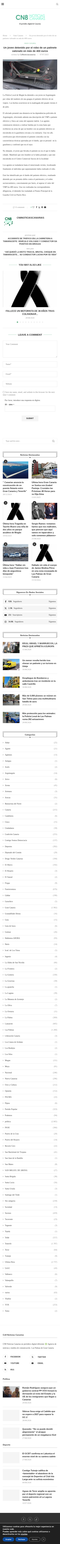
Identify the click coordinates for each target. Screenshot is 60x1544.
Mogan (31, 1060)
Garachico (31, 901)
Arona (31, 785)
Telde (31, 1238)
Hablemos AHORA (31, 938)
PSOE (31, 1128)
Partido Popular (31, 1109)
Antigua (31, 761)
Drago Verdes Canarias (31, 859)
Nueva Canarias (31, 1079)
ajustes (24, 1534)
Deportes (31, 846)
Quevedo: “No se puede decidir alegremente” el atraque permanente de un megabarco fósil (39, 1432)
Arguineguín (31, 773)
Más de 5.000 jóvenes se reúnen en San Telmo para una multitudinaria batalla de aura (39, 698)
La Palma (31, 1017)
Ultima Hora (31, 1262)
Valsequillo (31, 1280)
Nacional (31, 1073)
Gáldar (31, 895)
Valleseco (31, 1274)
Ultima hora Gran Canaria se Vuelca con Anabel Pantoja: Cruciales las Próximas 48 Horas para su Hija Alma (44, 488)
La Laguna (31, 993)
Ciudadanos (31, 828)
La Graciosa (31, 981)
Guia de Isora (31, 926)
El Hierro (31, 865)
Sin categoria (31, 1201)
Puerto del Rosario (31, 1140)
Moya (31, 1066)
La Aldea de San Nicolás (31, 963)
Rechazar (21, 1539)
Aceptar (8, 1539)
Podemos (31, 1115)
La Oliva (31, 1005)
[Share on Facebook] (36, 207)
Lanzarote (31, 1024)
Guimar (31, 932)
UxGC (31, 1268)
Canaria (31, 810)
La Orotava (31, 1011)
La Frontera (31, 969)
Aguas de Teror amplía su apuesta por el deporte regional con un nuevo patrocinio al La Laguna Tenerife (38, 1495)
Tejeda (31, 1231)
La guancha (31, 987)
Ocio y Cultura (31, 1085)
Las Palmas (31, 1030)
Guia (31, 920)
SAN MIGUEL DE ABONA (31, 1170)
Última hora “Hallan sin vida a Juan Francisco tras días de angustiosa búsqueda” (15, 569)
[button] (5, 296)
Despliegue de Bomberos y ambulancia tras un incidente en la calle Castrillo (39, 681)
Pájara (31, 1103)
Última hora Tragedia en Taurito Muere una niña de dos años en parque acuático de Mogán (15, 528)
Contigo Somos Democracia (31, 840)
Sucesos (31, 1213)
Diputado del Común (31, 852)
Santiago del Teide (31, 1195)
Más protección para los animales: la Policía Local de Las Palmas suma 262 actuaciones (39, 716)
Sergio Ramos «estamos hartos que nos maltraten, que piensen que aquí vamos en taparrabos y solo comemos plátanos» (44, 529)
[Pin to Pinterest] (42, 207)
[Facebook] (23, 1519)
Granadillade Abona (31, 914)
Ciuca (31, 822)
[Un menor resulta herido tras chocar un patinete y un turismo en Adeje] (11, 664)
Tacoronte (31, 1219)
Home (5, 35)
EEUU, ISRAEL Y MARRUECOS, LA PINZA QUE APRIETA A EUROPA (39, 645)
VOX (31, 1305)
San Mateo (31, 1164)
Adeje (31, 743)
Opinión (31, 1091)
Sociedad (31, 1207)
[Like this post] (33, 207)
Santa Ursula (31, 1189)
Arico (31, 779)
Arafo (31, 767)
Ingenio (31, 957)
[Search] (57, 4)
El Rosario (31, 871)
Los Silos (31, 1054)
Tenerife (31, 1244)
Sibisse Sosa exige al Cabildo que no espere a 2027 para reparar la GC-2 (38, 1414)
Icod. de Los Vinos (31, 950)
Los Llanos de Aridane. (31, 1042)
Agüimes (31, 755)
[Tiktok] (36, 1519)
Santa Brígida (31, 1176)
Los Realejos (31, 1048)
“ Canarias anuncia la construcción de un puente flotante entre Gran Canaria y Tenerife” (15, 486)
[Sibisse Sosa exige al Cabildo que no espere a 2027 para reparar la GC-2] (11, 1415)
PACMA (31, 1097)
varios (31, 1293)
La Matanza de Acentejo (31, 999)
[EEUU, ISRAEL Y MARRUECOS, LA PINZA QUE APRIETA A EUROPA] (11, 647)
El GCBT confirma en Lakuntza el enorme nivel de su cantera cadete (39, 1455)
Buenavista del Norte (31, 804)
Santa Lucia (31, 1182)
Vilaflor (31, 1299)
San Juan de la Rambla (31, 1158)
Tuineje (31, 1256)
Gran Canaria (18, 35)
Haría (31, 944)
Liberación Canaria (31, 1036)
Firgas (31, 883)
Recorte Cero (31, 1146)
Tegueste (31, 1225)
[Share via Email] (45, 207)
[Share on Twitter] (39, 207)
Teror (31, 1250)
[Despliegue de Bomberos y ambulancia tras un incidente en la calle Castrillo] (11, 682)
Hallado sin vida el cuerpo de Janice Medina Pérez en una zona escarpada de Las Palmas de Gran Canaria (44, 571)
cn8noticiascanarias (27, 55)
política (31, 1122)
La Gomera (31, 975)
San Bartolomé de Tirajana (31, 1152)
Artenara (31, 791)
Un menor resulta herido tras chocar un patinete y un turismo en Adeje (39, 663)
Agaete (31, 749)
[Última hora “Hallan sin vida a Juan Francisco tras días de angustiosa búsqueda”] (15, 552)
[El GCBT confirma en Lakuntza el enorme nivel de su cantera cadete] (11, 1457)
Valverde (31, 1286)
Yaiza (31, 1311)
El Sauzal (31, 877)
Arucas (31, 798)
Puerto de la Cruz (31, 1134)
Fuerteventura (31, 889)
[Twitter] (30, 1519)
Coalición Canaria (31, 834)
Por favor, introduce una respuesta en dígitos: (22, 400)
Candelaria (31, 816)
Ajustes (35, 1539)
